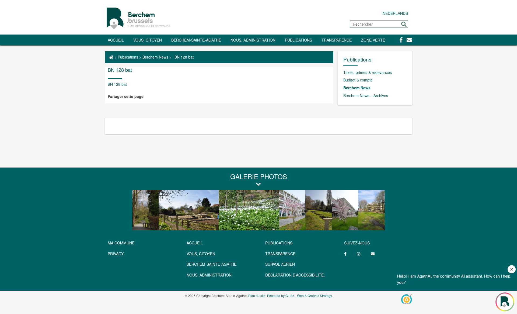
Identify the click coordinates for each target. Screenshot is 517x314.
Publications (298, 40)
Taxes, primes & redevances (367, 72)
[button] (404, 24)
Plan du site (257, 295)
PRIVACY (116, 253)
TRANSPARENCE (337, 40)
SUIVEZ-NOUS (357, 242)
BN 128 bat (117, 84)
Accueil (116, 40)
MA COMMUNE (121, 242)
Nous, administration (252, 40)
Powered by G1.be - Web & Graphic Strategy (299, 295)
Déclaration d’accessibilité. (295, 275)
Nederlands (395, 13)
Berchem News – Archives (365, 95)
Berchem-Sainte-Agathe (196, 40)
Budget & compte (358, 80)
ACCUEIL (195, 242)
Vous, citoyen (147, 40)
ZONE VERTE (373, 40)
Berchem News (155, 57)
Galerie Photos (258, 176)
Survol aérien (280, 264)
